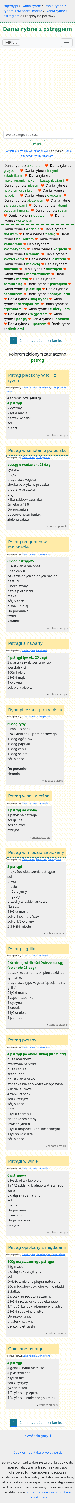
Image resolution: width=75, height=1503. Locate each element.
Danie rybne (44, 387)
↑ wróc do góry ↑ (37, 1435)
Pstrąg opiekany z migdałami (37, 1247)
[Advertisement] (37, 87)
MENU (11, 42)
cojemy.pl (10, 6)
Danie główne (43, 457)
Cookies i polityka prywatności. (37, 1452)
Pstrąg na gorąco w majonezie (27, 544)
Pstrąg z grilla (21, 948)
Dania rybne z (24, 165)
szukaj (37, 144)
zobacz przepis (58, 435)
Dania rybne (31, 6)
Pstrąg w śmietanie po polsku (37, 450)
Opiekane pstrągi (25, 1348)
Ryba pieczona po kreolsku (35, 709)
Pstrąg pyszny (22, 1039)
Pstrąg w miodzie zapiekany (36, 852)
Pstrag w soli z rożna (29, 795)
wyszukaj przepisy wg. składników (27, 151)
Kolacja (55, 387)
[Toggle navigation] (66, 42)
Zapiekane (41, 650)
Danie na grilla (29, 387)
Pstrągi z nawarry (25, 643)
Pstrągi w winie (23, 1161)
